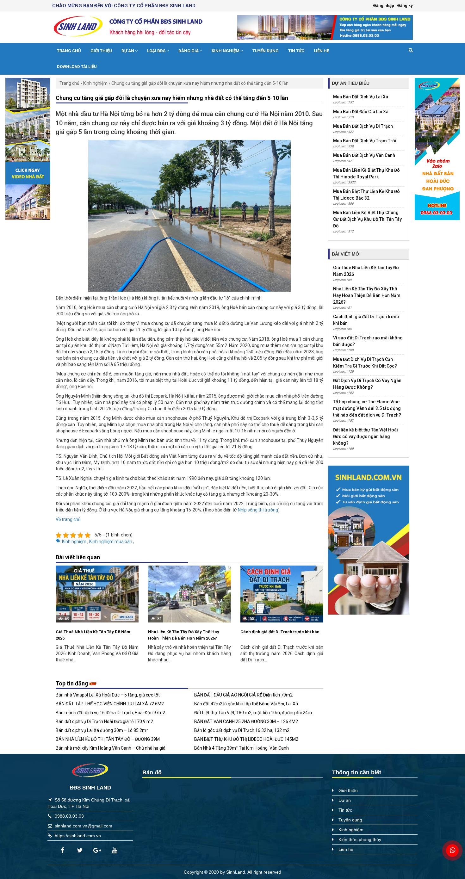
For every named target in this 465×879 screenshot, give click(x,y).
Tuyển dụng (265, 50)
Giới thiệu (101, 50)
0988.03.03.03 (69, 816)
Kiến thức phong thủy (359, 839)
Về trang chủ (68, 519)
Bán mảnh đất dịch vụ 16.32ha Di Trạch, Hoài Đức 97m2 (110, 712)
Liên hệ (321, 50)
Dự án (128, 50)
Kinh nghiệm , (75, 541)
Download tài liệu (77, 66)
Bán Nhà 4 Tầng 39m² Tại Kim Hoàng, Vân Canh (241, 748)
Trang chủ (69, 50)
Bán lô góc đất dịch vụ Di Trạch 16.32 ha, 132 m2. (242, 730)
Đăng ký (405, 5)
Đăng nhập (383, 5)
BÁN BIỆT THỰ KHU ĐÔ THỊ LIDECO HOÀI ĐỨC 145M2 (246, 739)
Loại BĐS (156, 50)
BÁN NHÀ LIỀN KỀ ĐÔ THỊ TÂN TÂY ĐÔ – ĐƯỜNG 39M (108, 739)
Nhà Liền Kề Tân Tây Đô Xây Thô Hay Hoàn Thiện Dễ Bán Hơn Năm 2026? (183, 635)
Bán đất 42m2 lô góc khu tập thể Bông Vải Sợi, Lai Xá (246, 703)
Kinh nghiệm (226, 50)
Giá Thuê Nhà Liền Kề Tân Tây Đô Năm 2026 (93, 635)
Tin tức (296, 50)
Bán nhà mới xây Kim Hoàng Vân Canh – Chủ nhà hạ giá (110, 748)
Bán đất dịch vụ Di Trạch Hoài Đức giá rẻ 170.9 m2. (105, 721)
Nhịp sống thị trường (258, 509)
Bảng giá (189, 50)
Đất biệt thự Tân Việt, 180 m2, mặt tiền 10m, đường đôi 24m (253, 712)
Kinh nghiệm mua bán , (111, 541)
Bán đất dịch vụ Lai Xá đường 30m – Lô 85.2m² (102, 730)
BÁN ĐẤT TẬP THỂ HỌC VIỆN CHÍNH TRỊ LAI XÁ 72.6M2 (110, 703)
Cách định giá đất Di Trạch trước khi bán (279, 631)
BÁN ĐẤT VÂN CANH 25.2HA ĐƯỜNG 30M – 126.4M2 (246, 721)
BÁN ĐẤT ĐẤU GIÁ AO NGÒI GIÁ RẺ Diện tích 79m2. (244, 694)
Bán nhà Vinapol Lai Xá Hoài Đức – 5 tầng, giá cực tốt (108, 694)
